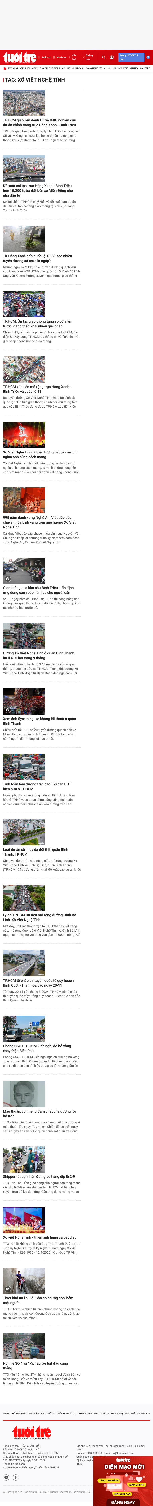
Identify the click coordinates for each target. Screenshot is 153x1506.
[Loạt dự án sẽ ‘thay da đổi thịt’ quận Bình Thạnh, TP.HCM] (24, 832)
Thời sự (44, 68)
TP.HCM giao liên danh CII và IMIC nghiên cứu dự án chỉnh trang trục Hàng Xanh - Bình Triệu (39, 122)
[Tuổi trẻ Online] (32, 1432)
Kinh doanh (78, 68)
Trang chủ (9, 1413)
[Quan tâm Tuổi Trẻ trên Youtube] (6, 1477)
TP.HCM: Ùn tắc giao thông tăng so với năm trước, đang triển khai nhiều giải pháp (37, 323)
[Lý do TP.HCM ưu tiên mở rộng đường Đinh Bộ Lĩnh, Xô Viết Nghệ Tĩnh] (24, 898)
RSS (79, 1464)
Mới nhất (13, 68)
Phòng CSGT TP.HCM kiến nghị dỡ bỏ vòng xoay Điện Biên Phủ (37, 1048)
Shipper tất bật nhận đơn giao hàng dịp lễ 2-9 (39, 1177)
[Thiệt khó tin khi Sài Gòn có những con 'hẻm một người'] (24, 1281)
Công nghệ (92, 68)
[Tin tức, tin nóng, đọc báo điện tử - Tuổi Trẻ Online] (19, 57)
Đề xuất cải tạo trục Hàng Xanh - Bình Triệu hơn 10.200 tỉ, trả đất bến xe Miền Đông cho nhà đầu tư (38, 191)
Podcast (46, 57)
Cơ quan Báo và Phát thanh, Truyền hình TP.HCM (31, 1467)
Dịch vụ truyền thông (88, 1460)
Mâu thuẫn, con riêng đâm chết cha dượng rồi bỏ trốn (39, 1113)
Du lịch (107, 68)
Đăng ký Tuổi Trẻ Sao (129, 57)
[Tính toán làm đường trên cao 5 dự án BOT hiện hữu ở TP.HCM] (24, 767)
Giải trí (144, 68)
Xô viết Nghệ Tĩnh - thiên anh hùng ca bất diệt (39, 1237)
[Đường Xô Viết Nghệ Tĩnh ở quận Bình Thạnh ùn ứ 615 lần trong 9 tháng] (24, 636)
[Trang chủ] (5, 68)
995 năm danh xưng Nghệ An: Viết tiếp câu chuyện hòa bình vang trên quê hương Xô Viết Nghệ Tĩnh (39, 522)
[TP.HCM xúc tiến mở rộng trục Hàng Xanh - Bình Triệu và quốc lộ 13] (24, 369)
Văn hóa (134, 68)
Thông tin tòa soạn (14, 1464)
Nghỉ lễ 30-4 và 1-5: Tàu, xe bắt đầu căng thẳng (35, 1365)
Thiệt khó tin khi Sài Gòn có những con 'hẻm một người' (38, 1300)
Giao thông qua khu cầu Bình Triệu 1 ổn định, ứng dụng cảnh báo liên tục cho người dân (39, 590)
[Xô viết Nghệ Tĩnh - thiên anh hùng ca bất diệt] (24, 1220)
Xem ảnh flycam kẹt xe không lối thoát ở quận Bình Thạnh (39, 721)
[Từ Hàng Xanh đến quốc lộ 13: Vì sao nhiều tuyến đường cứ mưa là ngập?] (24, 239)
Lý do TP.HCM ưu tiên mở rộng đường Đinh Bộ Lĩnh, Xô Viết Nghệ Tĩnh (39, 917)
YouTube (61, 57)
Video (35, 68)
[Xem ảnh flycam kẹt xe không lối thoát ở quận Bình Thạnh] (24, 701)
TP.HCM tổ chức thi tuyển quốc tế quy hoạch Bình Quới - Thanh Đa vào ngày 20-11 (38, 983)
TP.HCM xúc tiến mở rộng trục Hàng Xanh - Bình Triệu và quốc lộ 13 (37, 389)
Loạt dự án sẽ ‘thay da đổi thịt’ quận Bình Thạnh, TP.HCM (35, 852)
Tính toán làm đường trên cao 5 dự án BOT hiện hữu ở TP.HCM (37, 786)
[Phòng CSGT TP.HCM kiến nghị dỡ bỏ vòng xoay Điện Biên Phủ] (24, 1029)
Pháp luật (65, 68)
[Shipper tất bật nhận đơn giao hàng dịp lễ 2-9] (24, 1159)
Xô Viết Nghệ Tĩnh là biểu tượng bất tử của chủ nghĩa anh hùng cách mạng (40, 454)
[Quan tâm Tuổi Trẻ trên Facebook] (16, 1477)
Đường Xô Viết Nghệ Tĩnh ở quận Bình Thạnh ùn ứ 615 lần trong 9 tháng (38, 655)
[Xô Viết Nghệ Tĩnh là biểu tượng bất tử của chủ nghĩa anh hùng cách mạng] (24, 435)
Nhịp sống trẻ (120, 68)
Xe (100, 68)
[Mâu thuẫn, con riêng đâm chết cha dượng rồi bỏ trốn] (24, 1094)
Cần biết (74, 57)
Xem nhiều (25, 68)
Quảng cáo (89, 57)
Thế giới (53, 68)
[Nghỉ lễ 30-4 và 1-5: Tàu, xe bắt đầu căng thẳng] (24, 1346)
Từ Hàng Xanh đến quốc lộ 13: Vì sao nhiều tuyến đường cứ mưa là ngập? (37, 258)
